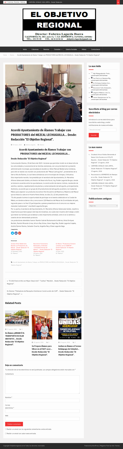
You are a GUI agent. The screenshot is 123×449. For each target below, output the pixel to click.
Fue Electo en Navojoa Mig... (102, 78)
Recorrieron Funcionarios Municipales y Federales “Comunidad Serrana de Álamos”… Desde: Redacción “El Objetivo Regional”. (42, 247)
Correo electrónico (9, 406)
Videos (84, 49)
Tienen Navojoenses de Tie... (102, 97)
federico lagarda (30, 145)
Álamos (42, 145)
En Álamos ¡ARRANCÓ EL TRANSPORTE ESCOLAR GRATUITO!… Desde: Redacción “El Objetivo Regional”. (15, 339)
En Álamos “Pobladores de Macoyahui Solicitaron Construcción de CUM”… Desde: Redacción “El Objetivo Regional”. (40, 292)
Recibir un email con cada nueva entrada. (21, 433)
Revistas (46, 49)
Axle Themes (116, 446)
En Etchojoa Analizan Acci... (102, 83)
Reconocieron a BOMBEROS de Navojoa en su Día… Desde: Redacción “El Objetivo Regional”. (104, 177)
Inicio (25, 49)
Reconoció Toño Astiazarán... (102, 88)
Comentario (9, 374)
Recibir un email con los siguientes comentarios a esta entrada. (29, 429)
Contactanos (95, 49)
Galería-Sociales (71, 49)
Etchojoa (106, 85)
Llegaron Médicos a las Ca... (102, 93)
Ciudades (57, 49)
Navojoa (105, 75)
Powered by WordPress (91, 446)
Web (6, 416)
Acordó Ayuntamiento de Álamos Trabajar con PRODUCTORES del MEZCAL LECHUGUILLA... (39, 262)
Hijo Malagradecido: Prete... (101, 73)
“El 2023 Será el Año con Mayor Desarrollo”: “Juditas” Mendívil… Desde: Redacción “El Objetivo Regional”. (41, 282)
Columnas (35, 49)
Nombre (8, 397)
